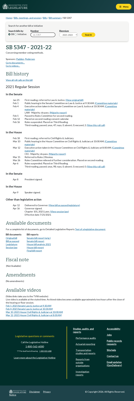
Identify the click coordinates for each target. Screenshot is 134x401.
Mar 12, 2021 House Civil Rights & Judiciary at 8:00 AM (34, 315)
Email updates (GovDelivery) (114, 364)
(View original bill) (74, 100)
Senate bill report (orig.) (39, 238)
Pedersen (30, 59)
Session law (11, 247)
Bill (12, 34)
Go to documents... (15, 62)
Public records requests (114, 342)
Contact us (113, 356)
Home (9, 17)
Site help (111, 350)
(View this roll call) (96, 125)
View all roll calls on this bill (19, 80)
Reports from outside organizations (83, 362)
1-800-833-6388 (45, 351)
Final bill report (34, 250)
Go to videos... (13, 65)
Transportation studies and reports (85, 352)
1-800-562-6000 (34, 346)
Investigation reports (82, 373)
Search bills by (15, 31)
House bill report (35, 247)
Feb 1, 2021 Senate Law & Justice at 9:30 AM (28, 305)
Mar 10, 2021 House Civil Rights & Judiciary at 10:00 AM (34, 312)
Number (34, 31)
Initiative (22, 34)
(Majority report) (58, 112)
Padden (20, 59)
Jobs (109, 334)
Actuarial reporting (85, 344)
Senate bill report (35, 241)
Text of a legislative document (90, 229)
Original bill (11, 238)
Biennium (64, 31)
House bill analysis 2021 (39, 244)
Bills (45, 17)
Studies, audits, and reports (83, 330)
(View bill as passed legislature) (64, 205)
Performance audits (86, 338)
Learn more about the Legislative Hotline (34, 357)
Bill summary (55, 17)
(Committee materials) (106, 103)
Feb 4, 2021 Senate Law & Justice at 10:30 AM (29, 308)
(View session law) (59, 211)
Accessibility (113, 328)
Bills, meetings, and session (27, 17)
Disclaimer (34, 391)
